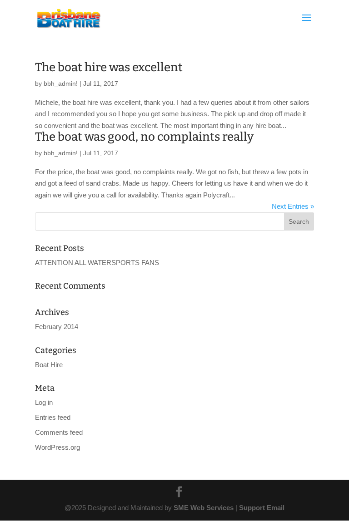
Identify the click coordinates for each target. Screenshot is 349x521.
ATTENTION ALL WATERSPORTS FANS (97, 262)
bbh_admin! (61, 83)
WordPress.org (57, 447)
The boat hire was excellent (109, 67)
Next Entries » (293, 206)
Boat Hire (49, 365)
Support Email (261, 507)
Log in (44, 402)
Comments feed (59, 432)
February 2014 (56, 326)
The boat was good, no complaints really (144, 137)
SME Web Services (204, 507)
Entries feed (52, 417)
